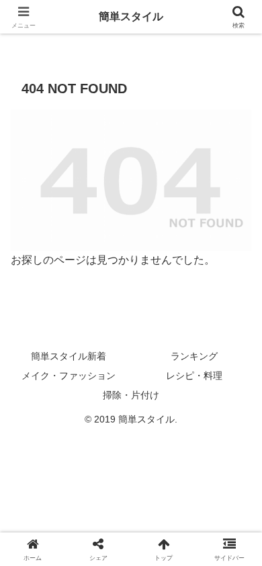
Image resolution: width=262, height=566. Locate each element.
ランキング (194, 356)
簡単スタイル (131, 16)
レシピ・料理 (194, 375)
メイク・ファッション (68, 375)
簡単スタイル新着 (68, 356)
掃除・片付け (131, 395)
